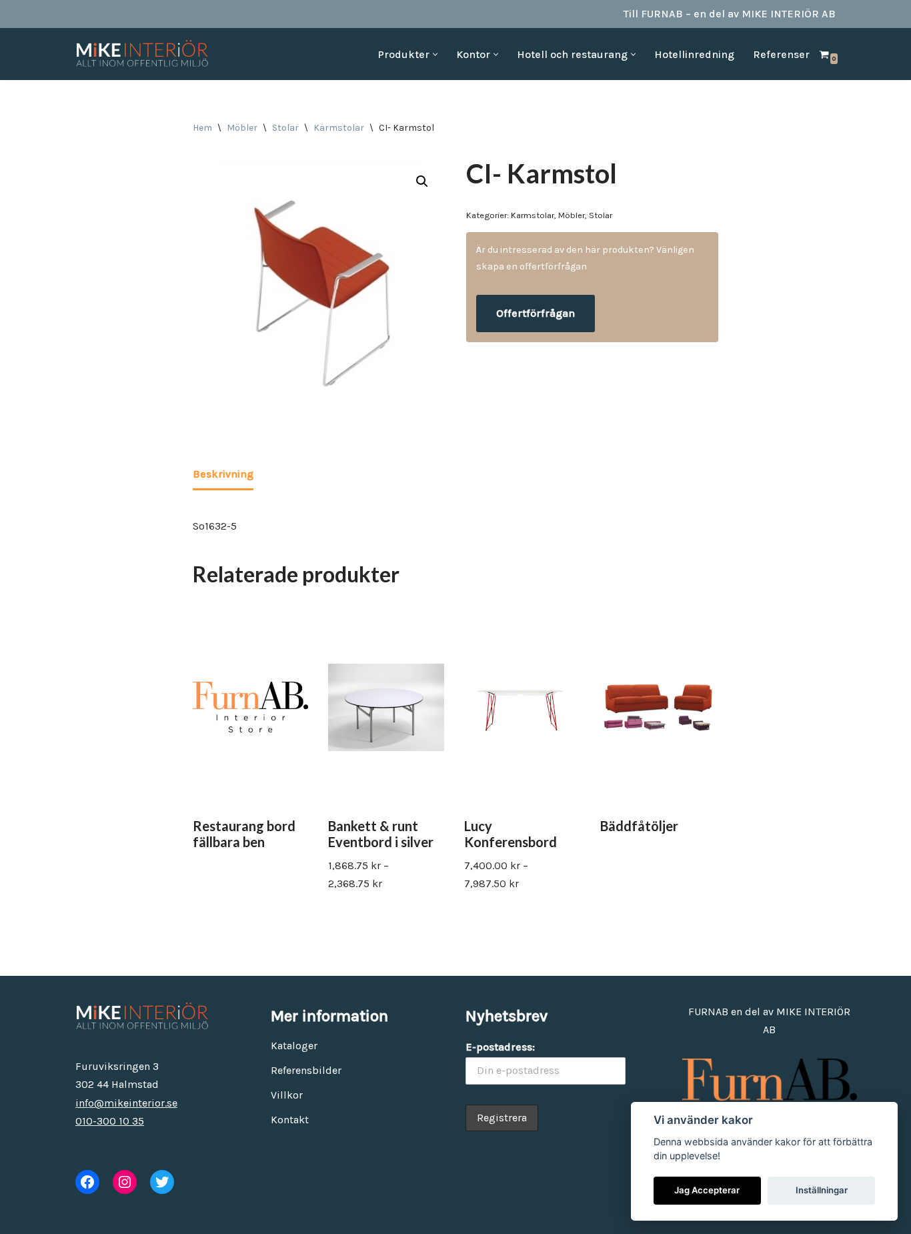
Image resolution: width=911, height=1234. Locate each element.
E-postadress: (500, 1047)
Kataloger (294, 1045)
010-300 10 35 (109, 1121)
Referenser (781, 54)
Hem (202, 127)
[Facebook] (87, 1182)
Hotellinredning (694, 54)
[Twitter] (162, 1182)
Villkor (287, 1095)
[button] (435, 54)
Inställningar (822, 1190)
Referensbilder (306, 1070)
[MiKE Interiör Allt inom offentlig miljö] (142, 54)
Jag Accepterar (707, 1190)
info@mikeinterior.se (126, 1103)
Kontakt (290, 1119)
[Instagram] (125, 1182)
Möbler (242, 127)
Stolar (285, 127)
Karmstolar (338, 127)
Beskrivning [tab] (223, 474)
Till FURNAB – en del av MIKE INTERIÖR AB (730, 13)
